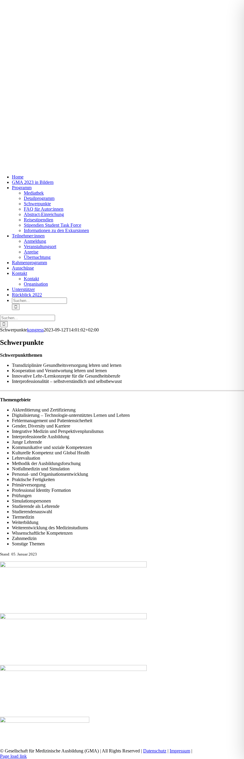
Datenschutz (154, 750)
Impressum (180, 750)
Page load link (13, 756)
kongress (35, 329)
